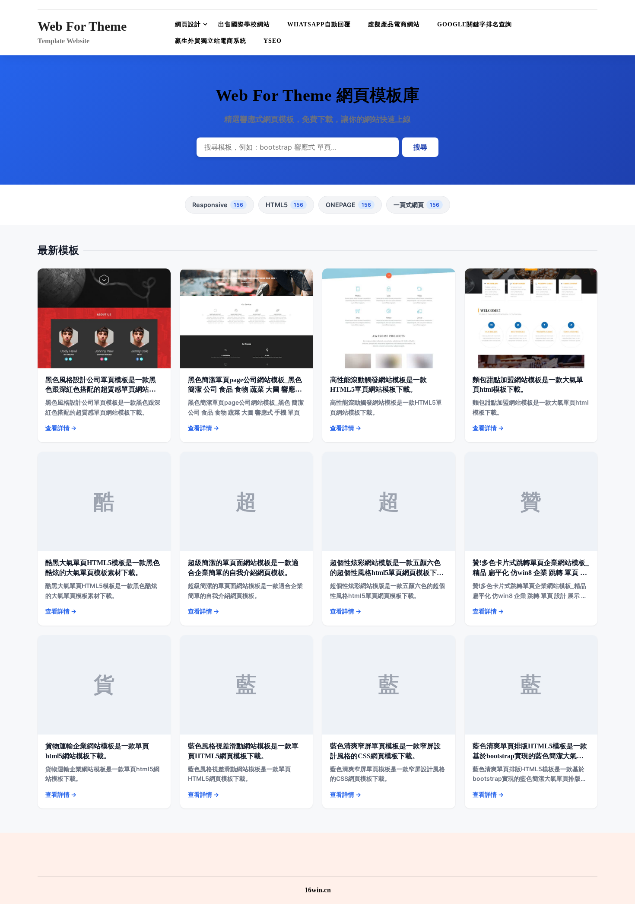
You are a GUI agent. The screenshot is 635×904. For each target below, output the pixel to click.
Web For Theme (82, 26)
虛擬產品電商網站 (394, 24)
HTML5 (284, 204)
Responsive (217, 204)
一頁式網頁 (416, 204)
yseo (273, 40)
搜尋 (420, 147)
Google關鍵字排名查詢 (474, 24)
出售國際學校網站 (244, 24)
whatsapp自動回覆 (319, 24)
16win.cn (318, 890)
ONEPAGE (348, 204)
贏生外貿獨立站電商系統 (210, 40)
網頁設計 (188, 24)
